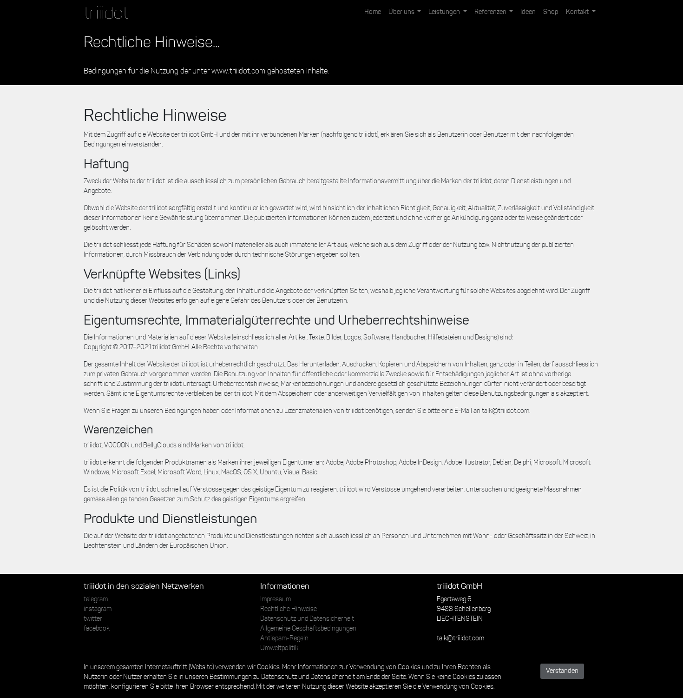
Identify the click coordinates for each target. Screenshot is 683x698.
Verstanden (562, 671)
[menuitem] (373, 12)
